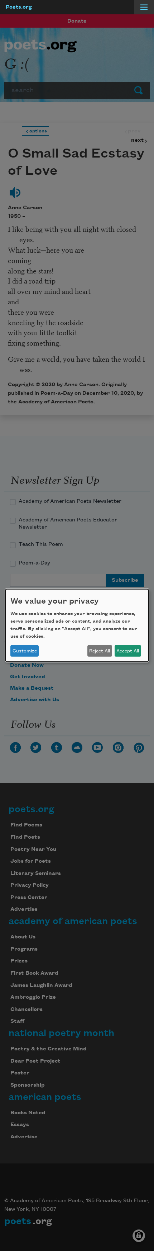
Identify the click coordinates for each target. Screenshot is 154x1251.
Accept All (127, 650)
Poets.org (19, 7)
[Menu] (144, 7)
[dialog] (77, 625)
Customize (25, 650)
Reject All (99, 650)
